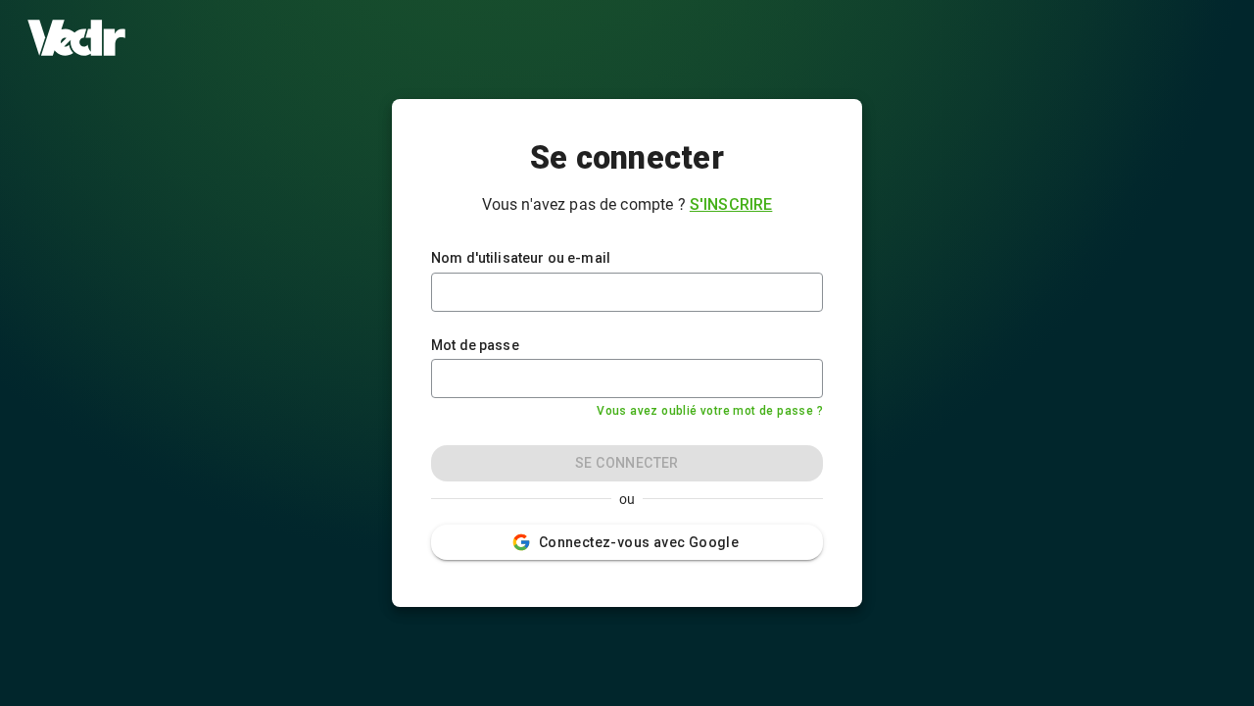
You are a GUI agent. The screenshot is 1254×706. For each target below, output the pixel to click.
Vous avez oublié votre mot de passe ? (710, 411)
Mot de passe (475, 345)
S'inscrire (731, 204)
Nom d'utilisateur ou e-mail (520, 258)
